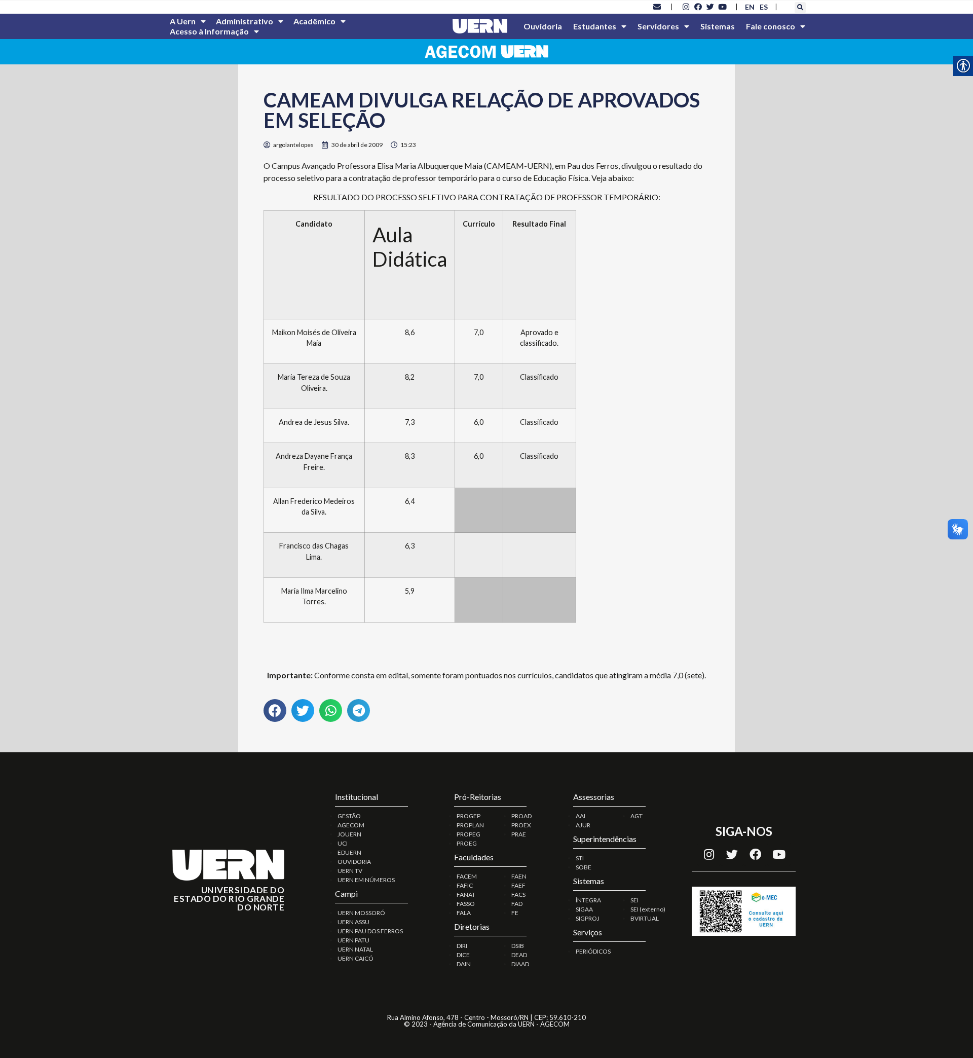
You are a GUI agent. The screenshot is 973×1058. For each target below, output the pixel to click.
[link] (657, 7)
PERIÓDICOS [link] (593, 951)
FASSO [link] (466, 903)
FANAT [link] (466, 894)
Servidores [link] (658, 26)
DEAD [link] (519, 955)
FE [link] (514, 913)
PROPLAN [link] (470, 825)
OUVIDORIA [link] (354, 861)
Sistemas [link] (717, 26)
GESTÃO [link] (349, 816)
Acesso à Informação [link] (209, 31)
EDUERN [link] (349, 852)
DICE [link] (463, 955)
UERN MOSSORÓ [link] (361, 913)
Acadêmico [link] (314, 21)
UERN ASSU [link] (353, 922)
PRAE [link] (518, 834)
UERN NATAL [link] (355, 949)
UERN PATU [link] (353, 940)
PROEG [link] (467, 843)
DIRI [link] (462, 946)
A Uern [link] (183, 21)
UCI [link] (343, 843)
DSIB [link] (517, 946)
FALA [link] (464, 913)
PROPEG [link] (468, 834)
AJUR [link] (583, 825)
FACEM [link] (467, 876)
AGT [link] (636, 816)
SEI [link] (634, 900)
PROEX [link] (521, 825)
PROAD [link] (521, 816)
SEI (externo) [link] (647, 909)
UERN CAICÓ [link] (355, 958)
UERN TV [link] (350, 870)
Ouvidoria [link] (542, 26)
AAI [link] (580, 816)
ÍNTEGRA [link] (588, 900)
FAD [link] (516, 903)
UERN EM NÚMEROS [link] (366, 880)
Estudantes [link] (594, 26)
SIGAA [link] (584, 909)
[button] (800, 7)
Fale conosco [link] (770, 26)
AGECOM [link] (351, 825)
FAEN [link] (519, 876)
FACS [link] (518, 894)
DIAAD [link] (520, 964)
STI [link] (580, 858)
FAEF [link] (518, 885)
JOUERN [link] (349, 834)
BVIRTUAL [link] (644, 918)
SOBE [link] (583, 867)
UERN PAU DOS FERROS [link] (370, 931)
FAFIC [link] (465, 885)
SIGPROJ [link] (588, 918)
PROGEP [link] (468, 816)
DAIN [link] (464, 964)
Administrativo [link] (244, 21)
